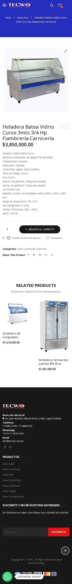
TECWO (29, 559)
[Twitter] (34, 255)
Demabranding (36, 562)
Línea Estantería (11, 485)
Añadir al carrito (41, 229)
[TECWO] (19, 5)
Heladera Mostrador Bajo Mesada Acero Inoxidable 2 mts (61, 127)
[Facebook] (28, 255)
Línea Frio (22, 17)
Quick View (31, 344)
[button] (7, 577)
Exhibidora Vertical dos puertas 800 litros (53, 361)
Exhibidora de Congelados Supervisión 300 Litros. (17, 335)
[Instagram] (10, 447)
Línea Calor (9, 464)
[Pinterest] (40, 255)
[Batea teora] (36, 80)
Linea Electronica (12, 480)
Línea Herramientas (13, 496)
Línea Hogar (9, 491)
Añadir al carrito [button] (5, 344)
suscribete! (59, 531)
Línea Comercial (26, 248)
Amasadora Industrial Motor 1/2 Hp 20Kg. (67, 127)
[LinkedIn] (52, 255)
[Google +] (46, 255)
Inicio (8, 17)
